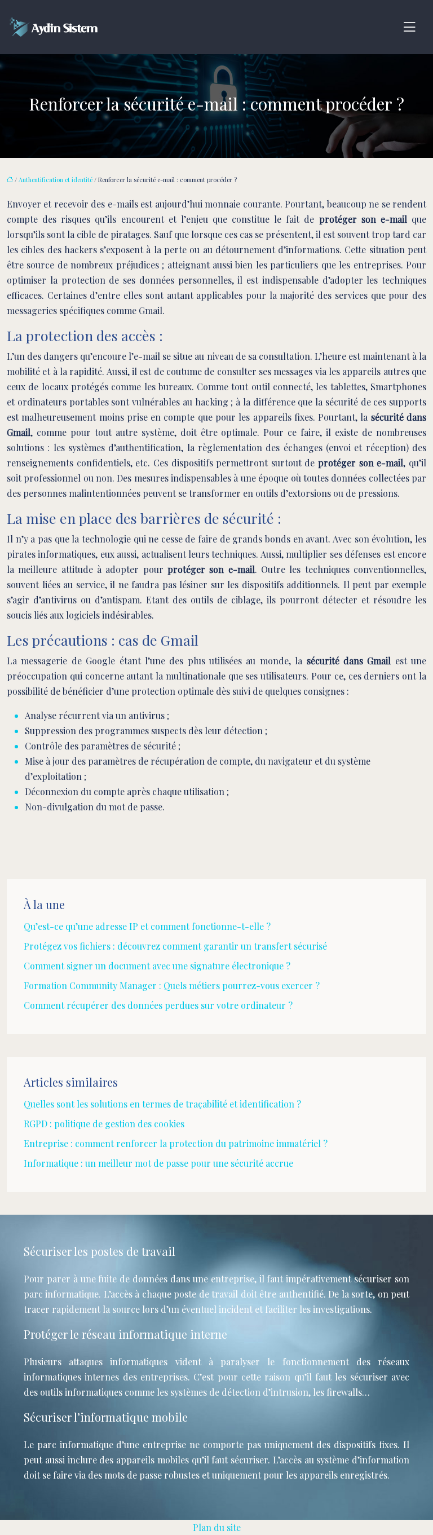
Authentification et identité (55, 179)
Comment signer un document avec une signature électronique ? (157, 966)
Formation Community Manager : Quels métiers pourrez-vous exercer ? (172, 985)
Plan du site (217, 1527)
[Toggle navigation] (409, 27)
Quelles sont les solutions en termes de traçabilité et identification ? (162, 1104)
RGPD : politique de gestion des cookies (104, 1124)
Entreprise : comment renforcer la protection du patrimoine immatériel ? (176, 1143)
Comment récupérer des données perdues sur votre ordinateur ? (158, 1005)
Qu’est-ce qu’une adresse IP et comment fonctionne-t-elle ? (147, 926)
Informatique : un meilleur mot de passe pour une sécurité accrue (158, 1163)
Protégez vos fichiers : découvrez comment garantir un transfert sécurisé (175, 946)
